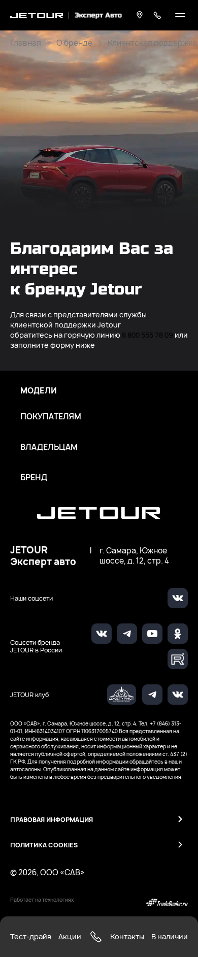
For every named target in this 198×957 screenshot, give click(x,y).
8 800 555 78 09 (147, 335)
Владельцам (49, 447)
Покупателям (50, 417)
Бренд (33, 478)
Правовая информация (51, 819)
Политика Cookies (44, 845)
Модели (38, 391)
